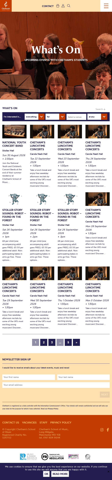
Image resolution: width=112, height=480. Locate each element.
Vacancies (29, 422)
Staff (43, 422)
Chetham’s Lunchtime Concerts (37, 146)
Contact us (10, 422)
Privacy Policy (53, 409)
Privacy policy (60, 422)
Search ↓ (100, 109)
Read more (60, 474)
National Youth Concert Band (14, 144)
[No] (108, 471)
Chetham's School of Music (6, 6)
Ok (46, 474)
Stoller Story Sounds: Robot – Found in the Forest (14, 215)
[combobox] (76, 117)
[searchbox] (77, 117)
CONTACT (48, 6)
